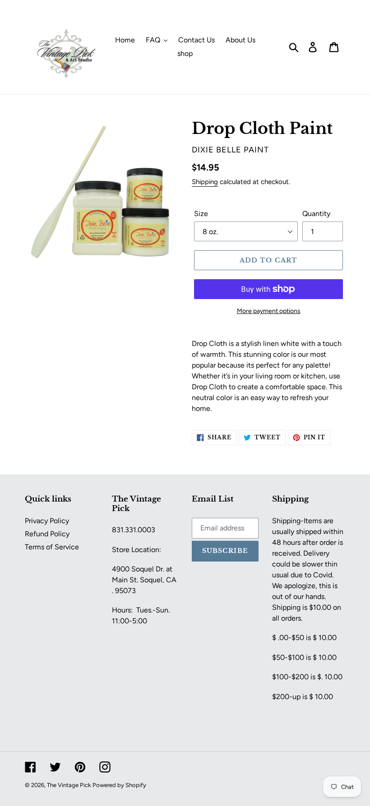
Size (201, 213)
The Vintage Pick (69, 785)
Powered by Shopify (119, 785)
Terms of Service (52, 547)
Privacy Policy (47, 520)
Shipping (205, 182)
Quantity (316, 213)
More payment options (269, 311)
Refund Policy (47, 534)
